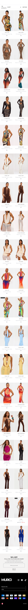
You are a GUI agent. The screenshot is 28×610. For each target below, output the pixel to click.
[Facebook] (22, 580)
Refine (25, 7)
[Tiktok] (25, 580)
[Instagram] (18, 580)
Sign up (14, 569)
